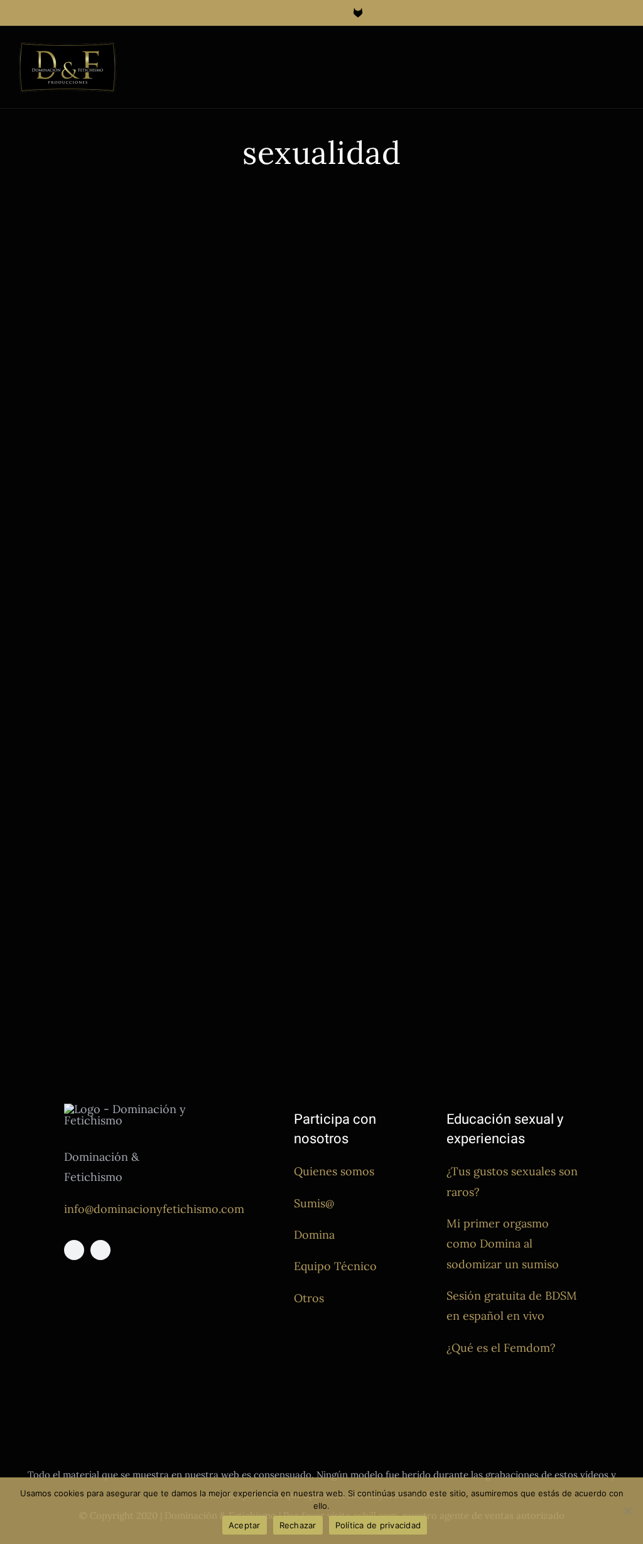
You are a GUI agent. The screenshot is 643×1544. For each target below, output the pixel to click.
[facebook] (74, 1250)
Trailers (34, 462)
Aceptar (245, 1525)
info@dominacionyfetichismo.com (154, 1209)
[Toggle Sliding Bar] (597, 54)
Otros (309, 1298)
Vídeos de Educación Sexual (106, 462)
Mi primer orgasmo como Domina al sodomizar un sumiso (502, 1243)
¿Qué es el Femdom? (501, 1347)
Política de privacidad (378, 1525)
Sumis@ (314, 1203)
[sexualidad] (165, 317)
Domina (314, 1234)
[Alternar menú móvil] (619, 54)
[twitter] (100, 1250)
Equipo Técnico (335, 1266)
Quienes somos (334, 1171)
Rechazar (297, 1525)
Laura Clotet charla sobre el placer (450, 673)
